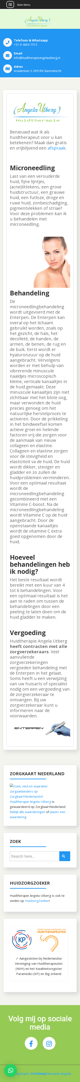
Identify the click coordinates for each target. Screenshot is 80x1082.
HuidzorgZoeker (37, 900)
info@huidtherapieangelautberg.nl (37, 58)
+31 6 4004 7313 (25, 44)
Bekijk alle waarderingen (27, 812)
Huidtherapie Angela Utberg (30, 801)
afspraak (56, 148)
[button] (10, 1070)
